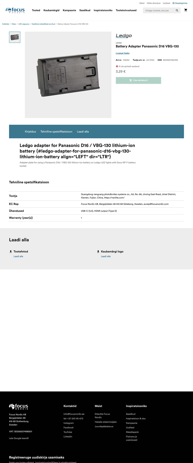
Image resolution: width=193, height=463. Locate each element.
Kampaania (69, 10)
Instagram (69, 423)
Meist (142, 3)
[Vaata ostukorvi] (185, 10)
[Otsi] (177, 10)
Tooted (36, 10)
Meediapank (132, 432)
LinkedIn (68, 436)
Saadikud (84, 10)
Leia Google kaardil (19, 438)
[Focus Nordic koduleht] (15, 10)
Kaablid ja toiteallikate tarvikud (43, 24)
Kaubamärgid (51, 10)
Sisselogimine (181, 3)
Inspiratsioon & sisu (136, 418)
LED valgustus (24, 24)
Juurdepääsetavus (104, 426)
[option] (14, 37)
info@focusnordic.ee (74, 414)
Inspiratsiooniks (103, 10)
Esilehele (5, 24)
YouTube (68, 432)
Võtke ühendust (154, 3)
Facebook (69, 427)
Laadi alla (18, 256)
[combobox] (162, 10)
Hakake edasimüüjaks (106, 422)
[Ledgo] (124, 36)
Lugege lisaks (123, 53)
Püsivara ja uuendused (131, 438)
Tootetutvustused (126, 10)
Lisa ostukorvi (140, 80)
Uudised (166, 3)
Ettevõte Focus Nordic (102, 416)
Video (14, 24)
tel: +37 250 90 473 (73, 418)
